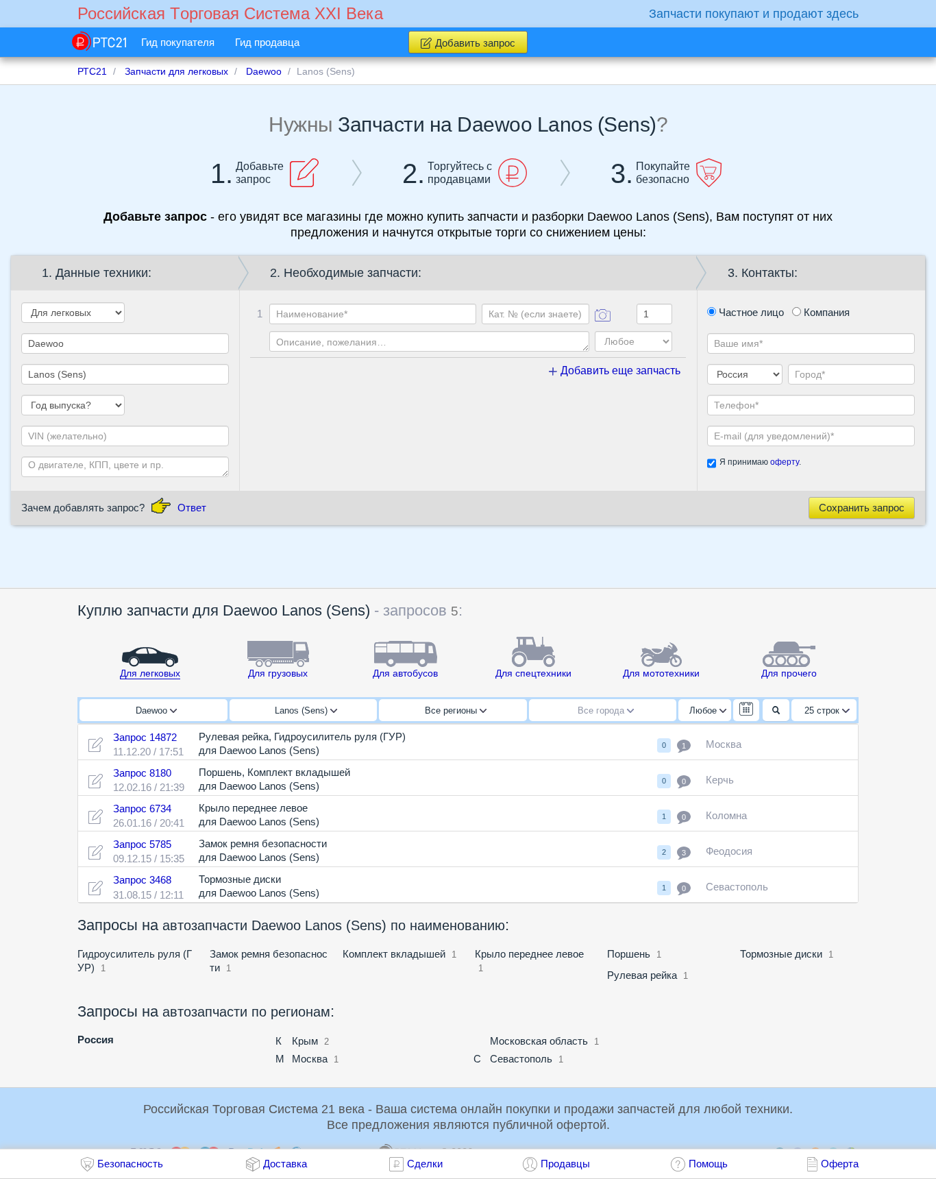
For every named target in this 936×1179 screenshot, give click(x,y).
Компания (825, 312)
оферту (784, 462)
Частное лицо (750, 312)
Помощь (708, 1163)
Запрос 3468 (142, 880)
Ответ (191, 507)
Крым (305, 1041)
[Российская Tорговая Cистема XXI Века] (99, 41)
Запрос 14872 (145, 737)
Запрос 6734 (142, 808)
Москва (310, 1059)
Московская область (539, 1041)
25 (821, 710)
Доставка (285, 1163)
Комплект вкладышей (394, 954)
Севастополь (521, 1059)
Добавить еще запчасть (619, 370)
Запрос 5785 (142, 844)
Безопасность (130, 1163)
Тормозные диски (781, 954)
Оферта (840, 1163)
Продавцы (565, 1163)
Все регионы (452, 710)
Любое (704, 710)
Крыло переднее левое (529, 954)
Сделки (425, 1163)
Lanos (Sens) (302, 710)
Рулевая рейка (642, 975)
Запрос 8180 (142, 773)
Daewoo (153, 710)
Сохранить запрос (861, 507)
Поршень (628, 954)
